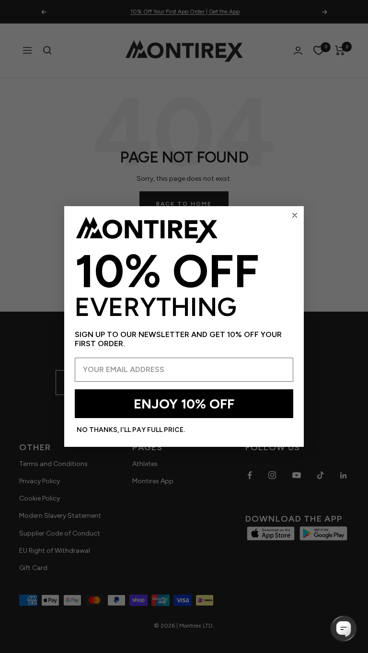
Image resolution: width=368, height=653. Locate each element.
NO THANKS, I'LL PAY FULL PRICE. (131, 430)
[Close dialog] (294, 215)
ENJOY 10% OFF (184, 404)
